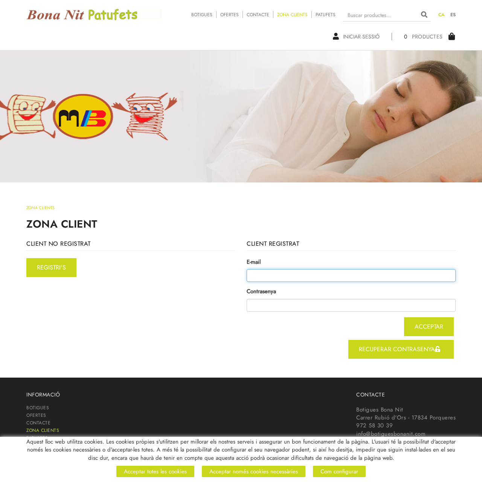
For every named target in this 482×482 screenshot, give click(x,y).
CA (441, 14)
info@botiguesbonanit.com (391, 434)
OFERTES (229, 14)
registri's (51, 267)
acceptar (429, 326)
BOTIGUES (201, 14)
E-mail (254, 262)
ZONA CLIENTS (292, 14)
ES (453, 14)
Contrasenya (261, 291)
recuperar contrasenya (397, 349)
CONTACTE (258, 14)
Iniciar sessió (361, 36)
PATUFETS (326, 14)
